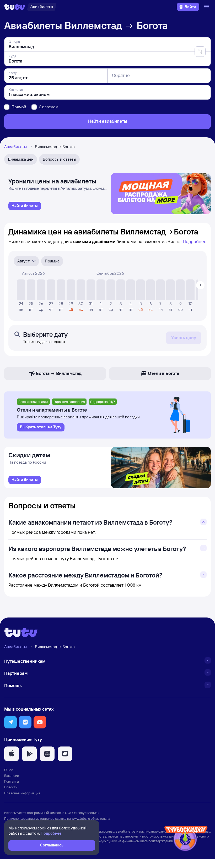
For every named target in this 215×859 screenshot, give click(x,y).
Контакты (11, 781)
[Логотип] (14, 7)
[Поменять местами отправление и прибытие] (200, 51)
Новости (10, 787)
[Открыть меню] (207, 7)
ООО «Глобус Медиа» (82, 813)
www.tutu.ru (81, 818)
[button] (10, 722)
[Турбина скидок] (186, 839)
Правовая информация (22, 793)
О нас (8, 770)
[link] (24, 206)
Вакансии (11, 775)
